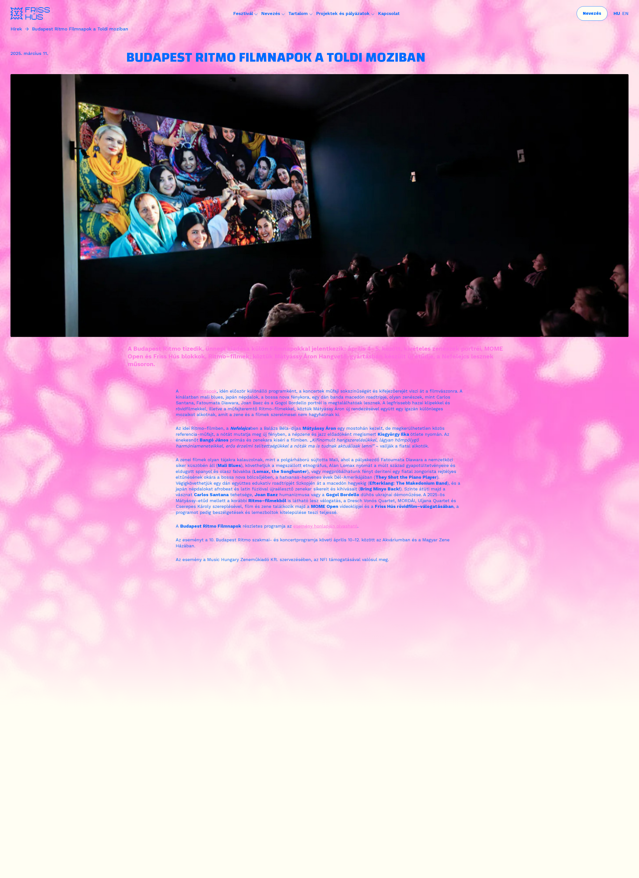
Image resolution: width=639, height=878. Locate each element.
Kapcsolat (389, 13)
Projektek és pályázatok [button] (343, 13)
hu (617, 13)
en (625, 13)
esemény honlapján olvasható (325, 526)
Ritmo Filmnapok (198, 391)
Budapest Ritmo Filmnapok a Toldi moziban (80, 29)
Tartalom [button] (298, 13)
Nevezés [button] (270, 13)
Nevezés (592, 13)
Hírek (16, 29)
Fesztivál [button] (243, 13)
